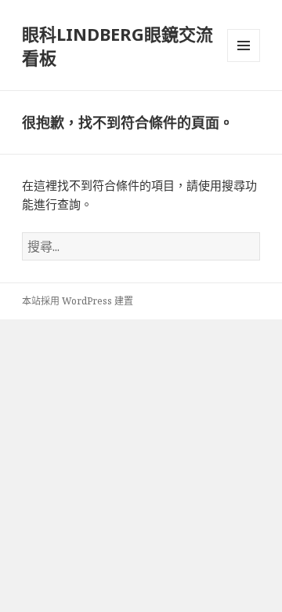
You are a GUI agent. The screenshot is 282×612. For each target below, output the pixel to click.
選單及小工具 (243, 45)
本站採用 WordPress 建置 (77, 301)
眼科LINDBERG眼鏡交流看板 (117, 45)
